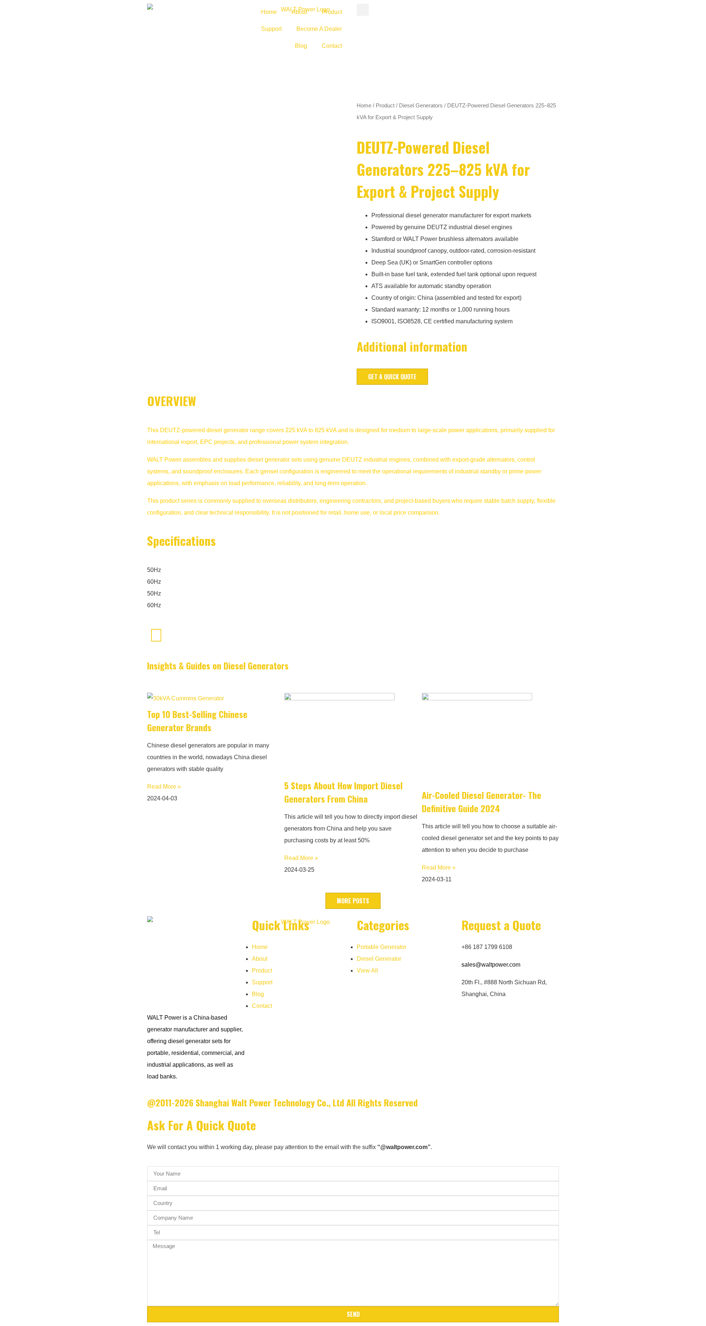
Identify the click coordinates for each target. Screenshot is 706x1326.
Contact (332, 46)
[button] (363, 10)
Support (271, 29)
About (299, 12)
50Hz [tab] (154, 570)
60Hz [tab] (154, 582)
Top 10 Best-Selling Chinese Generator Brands (197, 720)
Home (269, 12)
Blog (301, 46)
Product (332, 12)
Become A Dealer (319, 29)
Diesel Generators (421, 106)
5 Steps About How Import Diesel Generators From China (343, 792)
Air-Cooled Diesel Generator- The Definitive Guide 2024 (481, 801)
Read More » (164, 786)
